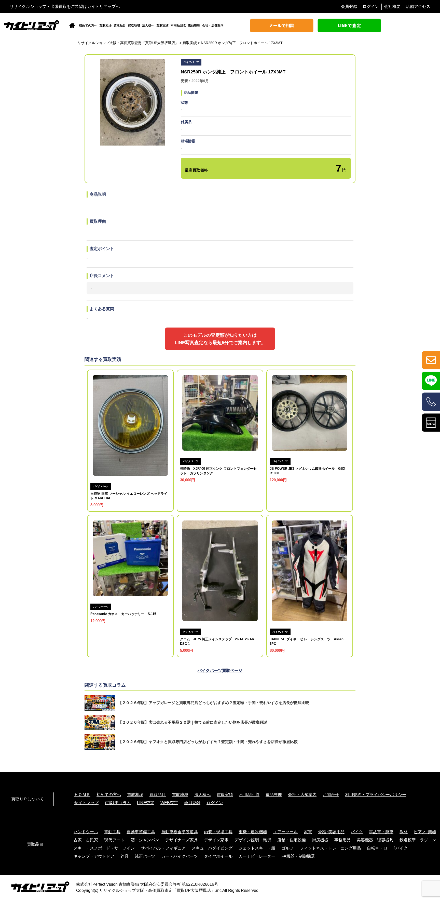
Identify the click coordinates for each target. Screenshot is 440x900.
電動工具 (112, 832)
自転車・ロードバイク (387, 848)
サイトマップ (86, 803)
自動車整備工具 (141, 832)
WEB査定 (169, 803)
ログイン (371, 6)
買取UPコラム (118, 803)
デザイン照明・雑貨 (253, 840)
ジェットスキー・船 (257, 848)
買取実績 (162, 25)
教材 (404, 832)
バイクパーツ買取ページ (220, 670)
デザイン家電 (216, 840)
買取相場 (105, 25)
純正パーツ (145, 856)
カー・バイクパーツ (179, 856)
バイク (357, 832)
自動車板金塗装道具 (179, 832)
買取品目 (120, 25)
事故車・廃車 (381, 832)
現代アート (114, 840)
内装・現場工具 (218, 832)
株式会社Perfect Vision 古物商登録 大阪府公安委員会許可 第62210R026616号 (147, 884)
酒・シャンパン (145, 840)
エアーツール (285, 832)
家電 (308, 832)
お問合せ (331, 794)
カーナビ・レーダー (257, 856)
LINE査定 (145, 803)
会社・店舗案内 (213, 25)
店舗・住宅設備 (291, 840)
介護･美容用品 (331, 832)
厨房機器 (320, 840)
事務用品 (342, 840)
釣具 (124, 856)
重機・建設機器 (253, 832)
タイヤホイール (218, 856)
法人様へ (148, 25)
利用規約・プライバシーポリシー (375, 794)
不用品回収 (178, 25)
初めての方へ (88, 25)
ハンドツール (86, 832)
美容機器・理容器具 (375, 840)
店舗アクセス (418, 6)
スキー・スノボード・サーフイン (104, 848)
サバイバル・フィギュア (163, 848)
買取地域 (134, 25)
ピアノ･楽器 (425, 832)
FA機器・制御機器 (298, 856)
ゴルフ (287, 848)
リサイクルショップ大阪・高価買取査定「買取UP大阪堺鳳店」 (157, 890)
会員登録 (349, 6)
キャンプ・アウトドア (94, 856)
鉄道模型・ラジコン (418, 840)
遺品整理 (194, 25)
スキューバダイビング (212, 848)
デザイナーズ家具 (181, 840)
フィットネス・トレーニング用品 (330, 848)
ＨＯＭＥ (82, 794)
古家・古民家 (86, 840)
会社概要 (392, 6)
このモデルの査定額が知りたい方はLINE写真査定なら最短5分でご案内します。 (220, 338)
